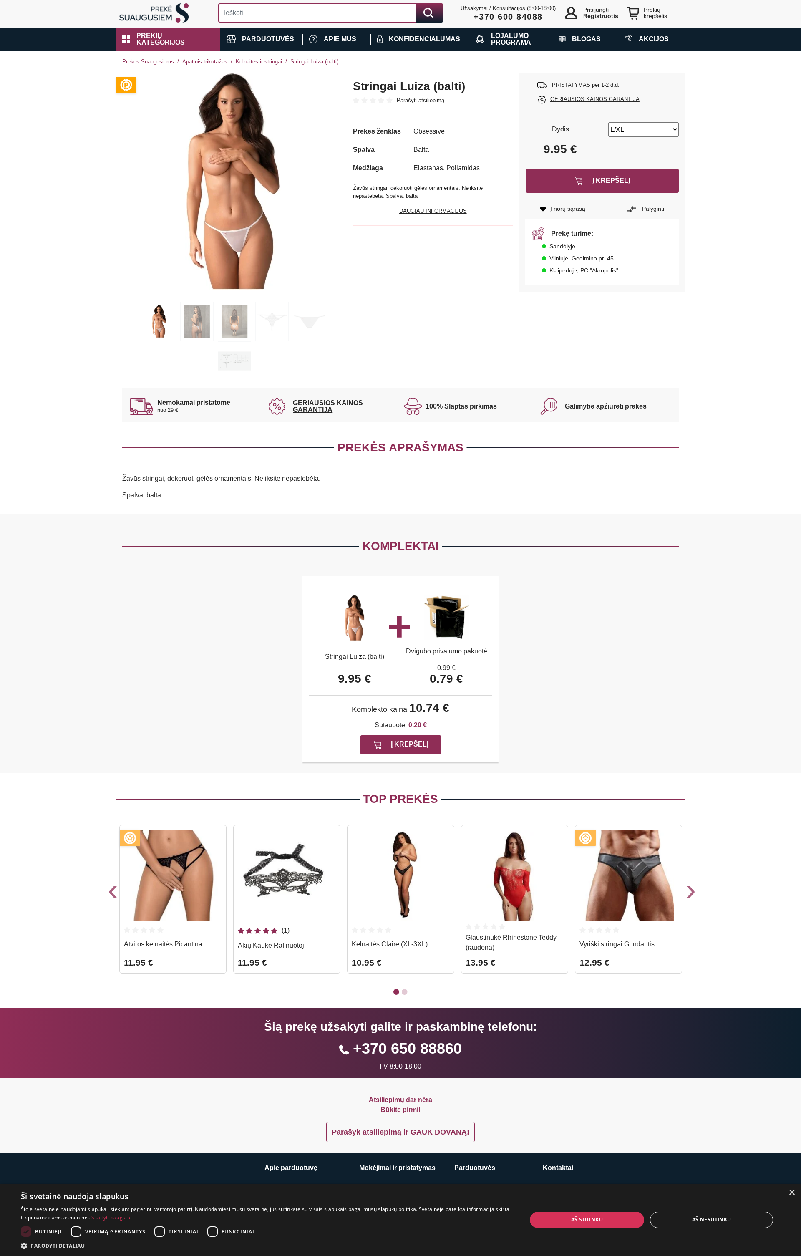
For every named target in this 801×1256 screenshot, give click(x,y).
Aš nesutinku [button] (711, 1219)
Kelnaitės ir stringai (259, 61)
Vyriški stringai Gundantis (617, 944)
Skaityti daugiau (110, 1217)
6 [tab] (234, 361)
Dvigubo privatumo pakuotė (446, 651)
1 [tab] (159, 321)
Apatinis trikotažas (204, 61)
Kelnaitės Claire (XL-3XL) (390, 944)
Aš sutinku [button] (587, 1219)
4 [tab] (272, 321)
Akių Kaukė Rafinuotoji (272, 945)
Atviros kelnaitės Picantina (163, 944)
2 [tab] (197, 321)
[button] (168, 39)
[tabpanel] (234, 181)
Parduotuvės (474, 1167)
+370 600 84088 (508, 16)
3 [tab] (234, 321)
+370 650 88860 (407, 1048)
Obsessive (429, 131)
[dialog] (400, 1220)
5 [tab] (309, 321)
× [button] (791, 1193)
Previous (112, 893)
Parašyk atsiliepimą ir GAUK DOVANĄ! (400, 1132)
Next (689, 893)
